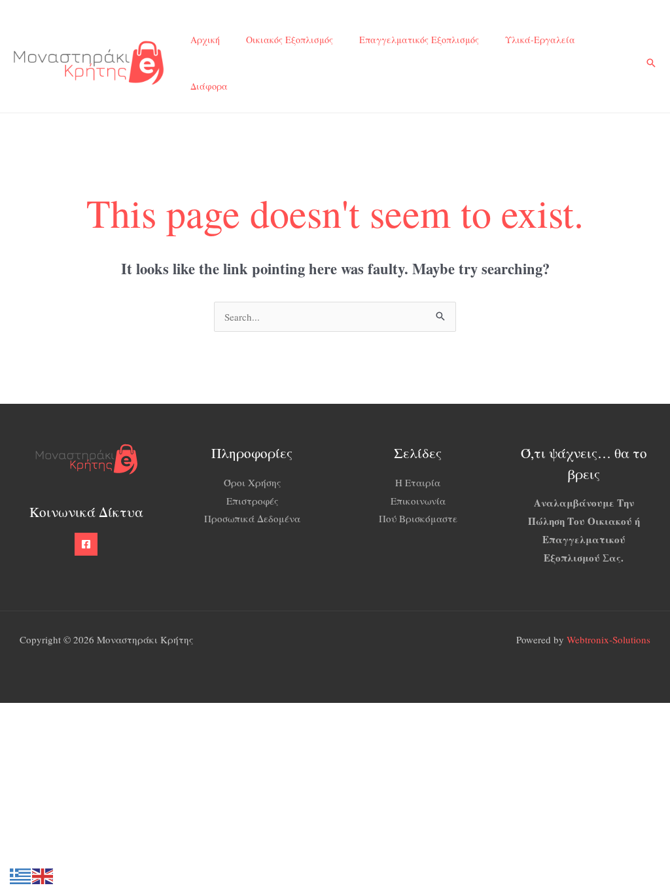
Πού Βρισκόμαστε (418, 518)
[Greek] (21, 874)
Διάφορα (209, 86)
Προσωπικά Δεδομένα (252, 518)
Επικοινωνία (418, 500)
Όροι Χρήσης (252, 482)
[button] (651, 63)
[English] (43, 874)
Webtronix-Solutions (608, 639)
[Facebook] (86, 544)
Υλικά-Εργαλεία (540, 39)
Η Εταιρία (417, 482)
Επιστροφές (252, 500)
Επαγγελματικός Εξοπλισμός (419, 39)
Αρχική (205, 39)
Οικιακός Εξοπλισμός (289, 39)
